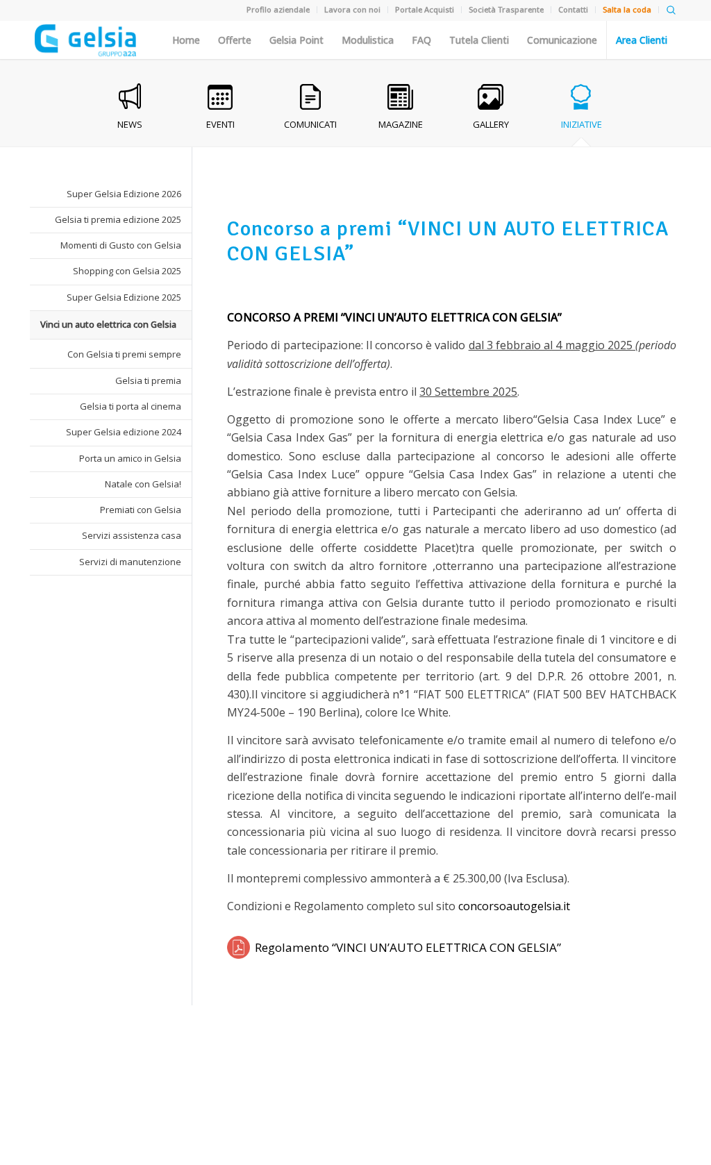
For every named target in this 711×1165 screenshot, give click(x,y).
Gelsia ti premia (148, 380)
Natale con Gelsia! (143, 484)
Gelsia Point (296, 40)
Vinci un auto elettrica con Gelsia (108, 324)
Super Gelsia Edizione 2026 (124, 193)
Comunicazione (562, 40)
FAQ (421, 40)
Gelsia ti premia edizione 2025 (118, 219)
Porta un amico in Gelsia (130, 458)
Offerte (234, 40)
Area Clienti (641, 40)
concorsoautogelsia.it (515, 906)
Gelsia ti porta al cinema (130, 406)
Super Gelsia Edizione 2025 (124, 297)
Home (186, 40)
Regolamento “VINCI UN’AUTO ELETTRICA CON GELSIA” (408, 947)
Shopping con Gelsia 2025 (127, 271)
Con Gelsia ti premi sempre (124, 354)
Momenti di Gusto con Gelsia (120, 245)
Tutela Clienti (479, 40)
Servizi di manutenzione (130, 561)
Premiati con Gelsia (140, 509)
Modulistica (368, 40)
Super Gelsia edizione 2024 (123, 432)
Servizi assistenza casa (131, 535)
